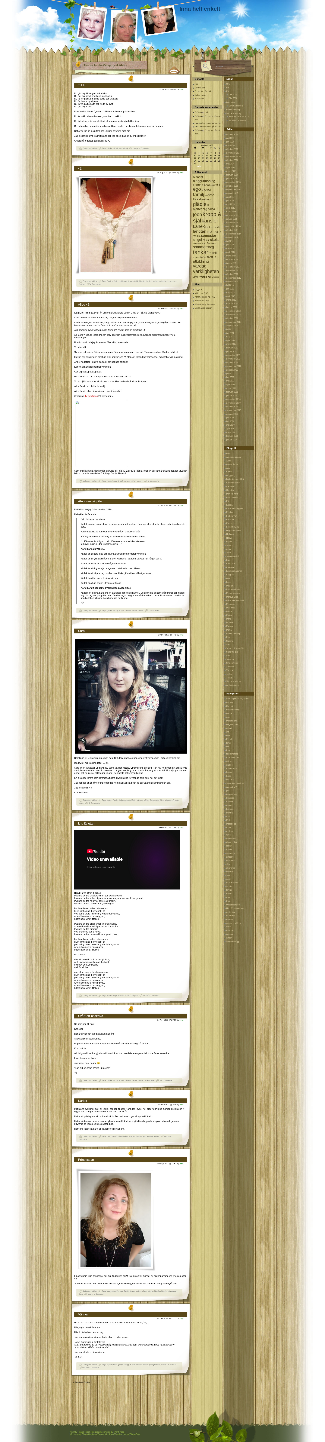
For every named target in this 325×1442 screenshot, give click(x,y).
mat (209, 231)
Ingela (229, 541)
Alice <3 (84, 304)
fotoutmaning (232, 754)
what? (229, 938)
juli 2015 (230, 197)
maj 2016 (230, 164)
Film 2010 (233, 98)
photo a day (231, 842)
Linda (228, 582)
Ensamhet (199, 98)
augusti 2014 (232, 237)
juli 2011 (229, 373)
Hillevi (229, 538)
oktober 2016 (232, 160)
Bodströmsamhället (235, 479)
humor (229, 772)
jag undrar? (231, 787)
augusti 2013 (232, 281)
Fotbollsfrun (231, 516)
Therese (230, 670)
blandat (198, 177)
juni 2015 (230, 200)
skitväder (230, 860)
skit (208, 240)
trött (210, 257)
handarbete (231, 768)
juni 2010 (230, 421)
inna (181, 89)
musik (217, 231)
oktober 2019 (232, 149)
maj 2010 (230, 425)
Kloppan (230, 575)
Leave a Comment (141, 148)
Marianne (230, 604)
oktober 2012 (232, 318)
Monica (229, 622)
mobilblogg (231, 824)
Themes (230, 667)
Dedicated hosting (113, 1434)
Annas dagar (232, 464)
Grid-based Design (203, 308)
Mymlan (229, 626)
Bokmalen (230, 102)
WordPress (119, 1432)
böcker (212, 185)
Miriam (229, 615)
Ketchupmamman (234, 571)
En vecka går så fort (204, 91)
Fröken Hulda (232, 527)
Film (228, 91)
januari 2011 (231, 395)
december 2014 (233, 223)
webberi (215, 277)
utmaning (230, 915)
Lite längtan (86, 823)
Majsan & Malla (233, 589)
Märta (229, 630)
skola (214, 240)
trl (168, 1365)
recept (229, 846)
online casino (232, 838)
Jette (228, 552)
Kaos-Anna (231, 563)
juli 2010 (230, 417)
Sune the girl (232, 652)
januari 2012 (231, 351)
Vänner (83, 1314)
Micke (229, 611)
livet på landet (213, 227)
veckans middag (233, 923)
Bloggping (230, 475)
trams (196, 257)
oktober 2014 (232, 230)
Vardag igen (200, 88)
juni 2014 (230, 244)
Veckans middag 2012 (239, 116)
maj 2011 (230, 381)
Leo (228, 578)
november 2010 (233, 403)
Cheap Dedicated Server (93, 1434)
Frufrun (229, 523)
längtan (135, 995)
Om (228, 84)
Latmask (230, 809)
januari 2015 (231, 219)
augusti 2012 (232, 325)
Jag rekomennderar (235, 783)
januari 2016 (231, 178)
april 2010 (230, 428)
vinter (196, 276)
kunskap (230, 798)
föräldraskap (123, 800)
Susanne (230, 659)
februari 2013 (232, 303)
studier (229, 886)
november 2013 (233, 270)
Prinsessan (86, 1160)
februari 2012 (232, 348)
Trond (229, 678)
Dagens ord (231, 721)
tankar (155, 281)
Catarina (230, 486)
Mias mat (230, 608)
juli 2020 (230, 138)
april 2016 (230, 167)
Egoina (229, 505)
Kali (227, 560)
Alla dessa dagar (233, 457)
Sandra (229, 641)
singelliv (199, 240)
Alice (228, 453)
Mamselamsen (233, 593)
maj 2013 (230, 292)
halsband (123, 281)
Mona (228, 619)
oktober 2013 (232, 274)
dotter (109, 800)
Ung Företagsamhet (235, 908)
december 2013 (233, 267)
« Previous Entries (81, 1382)
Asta (228, 468)
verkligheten (149, 1080)
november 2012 (233, 315)
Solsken (211, 243)
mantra (229, 813)
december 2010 (233, 399)
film (206, 195)
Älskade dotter (232, 685)
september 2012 (233, 322)
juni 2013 (230, 289)
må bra (196, 235)
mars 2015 (231, 211)
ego (121, 1291)
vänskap (230, 930)
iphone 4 (230, 779)
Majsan (229, 586)
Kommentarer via (205, 297)
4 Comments (95, 284)
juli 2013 (230, 285)
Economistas (232, 497)
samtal (229, 849)
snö (204, 243)
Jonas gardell (232, 556)
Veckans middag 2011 (238, 120)
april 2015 (230, 208)
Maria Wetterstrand (235, 600)
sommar (200, 247)
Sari (228, 644)
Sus (228, 655)
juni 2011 (230, 377)
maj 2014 (230, 248)
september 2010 (233, 410)
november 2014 (233, 226)
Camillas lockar (233, 483)
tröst (203, 257)
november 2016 (233, 156)
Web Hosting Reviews (205, 304)
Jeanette (230, 545)
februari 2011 (232, 392)
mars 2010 (231, 432)
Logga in (198, 289)
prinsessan (172, 1291)
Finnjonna (230, 512)
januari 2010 (231, 440)
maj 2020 (230, 145)
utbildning (201, 261)
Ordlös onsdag (233, 110)
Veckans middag (233, 113)
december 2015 (233, 182)
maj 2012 (230, 336)
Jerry (228, 549)
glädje (109, 148)
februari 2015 (232, 215)
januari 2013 (231, 307)
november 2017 (233, 153)
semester (208, 235)
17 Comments (166, 1080)
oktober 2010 (232, 406)
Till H (81, 85)
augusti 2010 (232, 414)
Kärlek (82, 1101)
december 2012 (233, 311)
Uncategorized (233, 905)
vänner (140, 481)
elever (206, 189)
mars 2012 (231, 344)
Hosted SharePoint (131, 1434)
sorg (210, 247)
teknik (163, 1365)
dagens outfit (112, 1291)
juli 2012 (230, 329)
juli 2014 (230, 241)
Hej (196, 84)
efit (218, 184)
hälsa (211, 209)
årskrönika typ (232, 941)
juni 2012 (230, 333)
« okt (199, 166)
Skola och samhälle (235, 648)
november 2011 (233, 359)
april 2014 (230, 252)
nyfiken (229, 831)
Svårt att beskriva (90, 1016)
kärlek (94, 148)
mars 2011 (231, 388)
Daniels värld (232, 494)
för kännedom (232, 757)
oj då (228, 835)
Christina (230, 490)
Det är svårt (200, 95)
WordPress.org (202, 300)
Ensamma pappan (234, 508)
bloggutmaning (204, 181)
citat (228, 717)
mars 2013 (231, 300)
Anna (228, 461)
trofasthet (163, 281)
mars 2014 (231, 256)
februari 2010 (232, 436)
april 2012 (230, 340)
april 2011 (230, 384)
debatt (229, 728)
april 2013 (230, 296)
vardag (200, 266)
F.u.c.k (229, 739)
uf (215, 257)
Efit (227, 88)
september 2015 (233, 189)
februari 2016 (232, 175)
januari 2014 (231, 263)
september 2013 (233, 278)
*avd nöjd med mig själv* (237, 698)
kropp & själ (133, 281)
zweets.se (173, 281)
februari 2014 (232, 259)
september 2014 (233, 234)
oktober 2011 (232, 362)
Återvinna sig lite (90, 501)
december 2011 (233, 355)
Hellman (230, 534)
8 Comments (153, 481)
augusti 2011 (232, 370)
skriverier (197, 243)
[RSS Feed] (174, 69)
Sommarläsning (236, 106)
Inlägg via (201, 293)
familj (109, 281)
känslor (119, 148)
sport (228, 879)
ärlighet (82, 284)
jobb (197, 214)
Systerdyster (232, 663)
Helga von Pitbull (233, 530)
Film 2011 (233, 94)
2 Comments (153, 610)
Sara (81, 631)
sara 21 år (159, 800)
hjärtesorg (200, 209)
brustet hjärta (201, 184)
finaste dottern (136, 1291)
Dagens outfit (232, 724)
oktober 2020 (232, 134)
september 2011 (233, 366)
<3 (80, 168)
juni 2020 (230, 142)
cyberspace (112, 1365)
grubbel (229, 765)
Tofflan (198, 112)
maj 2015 (230, 204)
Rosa (228, 637)
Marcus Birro (232, 597)
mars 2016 (231, 171)
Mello (228, 820)
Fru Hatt (230, 519)
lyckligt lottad (154, 1365)
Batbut (229, 471)
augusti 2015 (232, 193)
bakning (229, 702)
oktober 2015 (232, 186)
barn (109, 1136)
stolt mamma (232, 882)
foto (145, 1291)
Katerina (230, 567)
